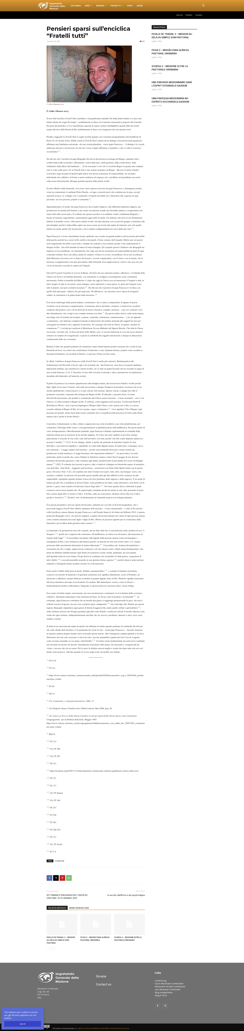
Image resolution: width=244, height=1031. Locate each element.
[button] (203, 6)
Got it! (22, 1024)
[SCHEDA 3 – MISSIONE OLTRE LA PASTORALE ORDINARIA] (129, 924)
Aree (87, 5)
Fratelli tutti (59, 861)
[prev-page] (48, 948)
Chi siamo (76, 5)
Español (189, 15)
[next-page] (53, 948)
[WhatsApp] (69, 878)
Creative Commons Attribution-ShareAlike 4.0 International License (102, 1028)
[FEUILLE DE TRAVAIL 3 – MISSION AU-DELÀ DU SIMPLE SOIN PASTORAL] (62, 924)
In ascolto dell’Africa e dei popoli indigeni (126, 895)
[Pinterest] (62, 878)
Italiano (198, 15)
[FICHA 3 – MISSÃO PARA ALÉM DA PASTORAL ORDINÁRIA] (95, 924)
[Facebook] (49, 878)
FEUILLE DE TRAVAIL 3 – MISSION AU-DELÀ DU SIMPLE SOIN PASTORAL (61, 940)
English (179, 15)
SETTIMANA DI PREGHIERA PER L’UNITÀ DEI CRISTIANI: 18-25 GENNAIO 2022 (67, 896)
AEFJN (140, 5)
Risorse (100, 5)
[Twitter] (165, 1006)
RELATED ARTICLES (57, 908)
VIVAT (130, 5)
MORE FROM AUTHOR (79, 908)
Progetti (116, 5)
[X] (56, 878)
